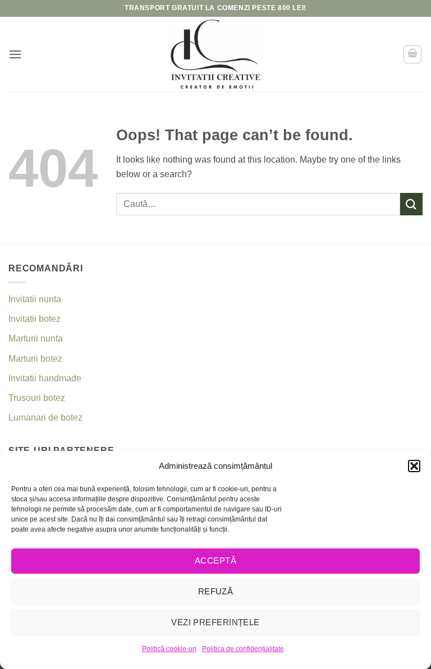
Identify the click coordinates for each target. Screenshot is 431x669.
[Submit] (411, 204)
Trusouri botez (36, 398)
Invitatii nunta (34, 299)
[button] (414, 466)
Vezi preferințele (215, 622)
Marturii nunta (35, 338)
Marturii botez (35, 358)
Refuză (215, 591)
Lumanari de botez (45, 417)
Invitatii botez (34, 319)
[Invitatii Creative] (215, 54)
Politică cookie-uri (169, 649)
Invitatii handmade (44, 378)
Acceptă (215, 560)
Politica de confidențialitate (243, 649)
